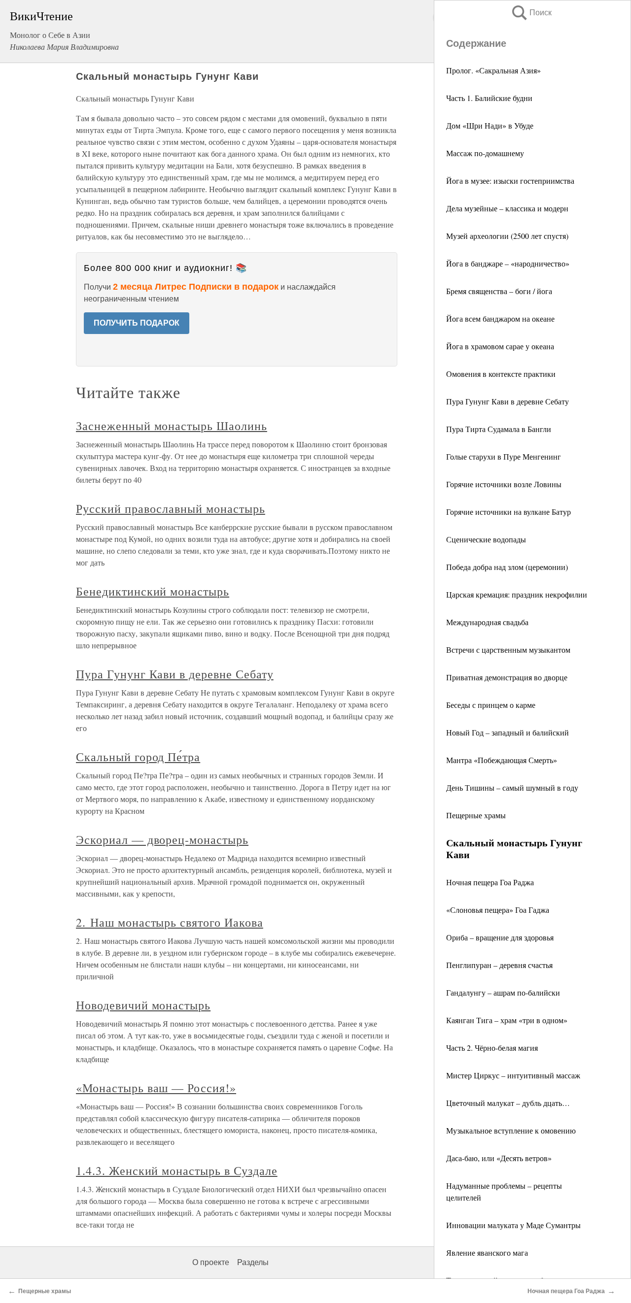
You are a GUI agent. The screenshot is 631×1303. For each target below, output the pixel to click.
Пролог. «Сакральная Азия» (493, 70)
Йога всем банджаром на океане (500, 318)
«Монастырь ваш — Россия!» (156, 1088)
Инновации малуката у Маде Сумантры (513, 1225)
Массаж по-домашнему (485, 153)
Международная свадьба (487, 622)
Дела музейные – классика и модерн (507, 208)
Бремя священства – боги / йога (499, 291)
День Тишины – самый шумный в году (512, 787)
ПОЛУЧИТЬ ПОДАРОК (136, 323)
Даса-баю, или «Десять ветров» (499, 1158)
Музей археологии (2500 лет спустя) (507, 236)
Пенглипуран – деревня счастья (499, 965)
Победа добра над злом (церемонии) (507, 567)
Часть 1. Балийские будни (489, 98)
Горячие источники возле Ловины (503, 484)
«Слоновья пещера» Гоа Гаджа (497, 909)
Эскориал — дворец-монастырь (162, 839)
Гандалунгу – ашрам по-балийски (503, 992)
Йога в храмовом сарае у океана (500, 346)
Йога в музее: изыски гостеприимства (510, 180)
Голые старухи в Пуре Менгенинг (503, 456)
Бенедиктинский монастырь (152, 591)
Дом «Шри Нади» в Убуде (489, 125)
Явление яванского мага (487, 1252)
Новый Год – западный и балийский (507, 732)
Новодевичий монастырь (143, 1005)
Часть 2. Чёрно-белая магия (492, 1047)
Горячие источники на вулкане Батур (508, 511)
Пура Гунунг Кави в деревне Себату (507, 401)
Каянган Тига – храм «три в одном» (506, 1020)
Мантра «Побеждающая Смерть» (501, 760)
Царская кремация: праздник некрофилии (516, 594)
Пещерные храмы (476, 815)
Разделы (253, 1262)
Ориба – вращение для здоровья (500, 937)
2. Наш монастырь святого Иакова (169, 922)
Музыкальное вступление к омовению (511, 1130)
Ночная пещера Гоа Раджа (490, 882)
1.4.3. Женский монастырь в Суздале (177, 1170)
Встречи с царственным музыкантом (508, 649)
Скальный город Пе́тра (138, 757)
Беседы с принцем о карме (490, 705)
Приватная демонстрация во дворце (506, 677)
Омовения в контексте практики (501, 373)
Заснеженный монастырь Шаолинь (171, 426)
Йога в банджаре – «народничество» (507, 263)
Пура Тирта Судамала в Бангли (498, 429)
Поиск (530, 12)
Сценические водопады (486, 539)
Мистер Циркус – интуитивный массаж (513, 1075)
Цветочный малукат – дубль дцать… (508, 1103)
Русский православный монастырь (170, 508)
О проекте (210, 1262)
